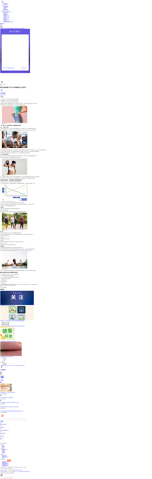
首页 (1, 285)
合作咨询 (3, 446)
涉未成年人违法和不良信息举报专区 (24, 471)
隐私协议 (3, 447)
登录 (1, 26)
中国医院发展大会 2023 (5, 462)
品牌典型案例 (5, 9)
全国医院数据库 (5, 4)
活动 (2, 5)
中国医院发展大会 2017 (5, 465)
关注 (2, 285)
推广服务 (3, 450)
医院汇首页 (2, 23)
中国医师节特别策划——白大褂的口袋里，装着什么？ (8, 392)
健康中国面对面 (5, 6)
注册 (2, 26)
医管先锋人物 (5, 7)
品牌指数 (2, 421)
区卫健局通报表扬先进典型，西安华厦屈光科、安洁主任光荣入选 (9, 406)
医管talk (4, 8)
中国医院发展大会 (4, 461)
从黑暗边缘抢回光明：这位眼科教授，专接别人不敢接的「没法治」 (9, 402)
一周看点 (1, 380)
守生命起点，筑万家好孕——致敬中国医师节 (6, 397)
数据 (2, 2)
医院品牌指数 (5, 3)
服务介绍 (3, 445)
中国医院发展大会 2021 (5, 463)
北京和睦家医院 (3, 100)
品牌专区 (3, 457)
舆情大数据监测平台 (5, 449)
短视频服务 (3, 451)
